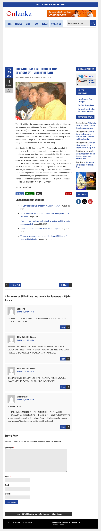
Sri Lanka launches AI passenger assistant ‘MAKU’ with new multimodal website (85, 135)
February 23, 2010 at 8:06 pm (25, 371)
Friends (18, 23)
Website (8, 493)
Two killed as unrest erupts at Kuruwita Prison (85, 164)
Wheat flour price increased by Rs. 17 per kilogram (40, 228)
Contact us (56, 23)
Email (7, 485)
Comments (9, 85)
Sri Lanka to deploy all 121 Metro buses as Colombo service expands (86, 125)
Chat (28, 23)
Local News (9, 90)
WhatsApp (30, 194)
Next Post (64, 284)
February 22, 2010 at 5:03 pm (25, 312)
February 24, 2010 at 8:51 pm (25, 400)
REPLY (68, 194)
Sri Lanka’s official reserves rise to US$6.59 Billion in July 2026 (85, 145)
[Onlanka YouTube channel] (90, 200)
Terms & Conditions (59, 525)
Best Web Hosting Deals (86, 105)
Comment (9, 447)
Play (36, 23)
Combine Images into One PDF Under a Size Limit (86, 110)
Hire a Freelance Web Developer (85, 100)
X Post (39, 194)
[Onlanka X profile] (84, 200)
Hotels (45, 23)
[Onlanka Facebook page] (78, 200)
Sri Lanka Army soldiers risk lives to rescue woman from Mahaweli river (85, 155)
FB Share (20, 194)
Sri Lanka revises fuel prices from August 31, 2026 (40, 206)
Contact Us (76, 522)
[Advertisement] (50, 47)
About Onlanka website (61, 522)
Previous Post (15, 284)
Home (9, 23)
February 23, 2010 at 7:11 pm (25, 340)
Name (8, 476)
